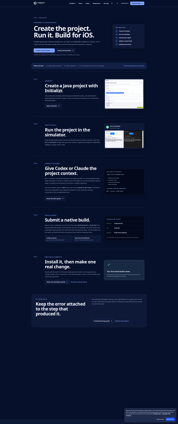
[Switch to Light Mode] (117, 3)
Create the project (123, 31)
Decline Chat (160, 419)
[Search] (112, 3)
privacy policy (167, 412)
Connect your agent (123, 38)
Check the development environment (133, 66)
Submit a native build (124, 41)
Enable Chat (170, 419)
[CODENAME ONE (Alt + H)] (39, 3)
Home (35, 17)
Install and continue (123, 44)
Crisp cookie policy (153, 412)
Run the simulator (123, 34)
